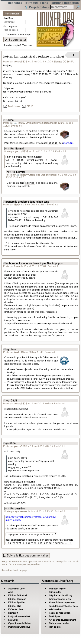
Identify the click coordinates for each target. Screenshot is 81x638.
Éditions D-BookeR (17, 595)
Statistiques (54, 616)
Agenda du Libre (16, 588)
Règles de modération (59, 613)
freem (17, 266)
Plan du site (54, 627)
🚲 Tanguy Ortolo (23, 123)
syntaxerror (21, 511)
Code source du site (59, 623)
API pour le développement (62, 620)
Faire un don (55, 592)
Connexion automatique (18, 34)
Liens (44, 2)
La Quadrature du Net (19, 616)
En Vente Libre (15, 609)
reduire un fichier (51, 56)
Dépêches (15, 2)
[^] (5, 148)
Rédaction (71, 2)
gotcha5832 (20, 62)
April (10, 592)
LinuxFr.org (55, 27)
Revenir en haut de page (14, 570)
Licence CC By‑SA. (64, 62)
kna (16, 352)
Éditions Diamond (17, 599)
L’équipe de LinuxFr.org (60, 595)
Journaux (31, 2)
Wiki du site (55, 609)
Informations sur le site (60, 599)
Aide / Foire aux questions (62, 602)
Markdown (14, 106)
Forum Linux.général (19, 56)
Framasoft (13, 613)
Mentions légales (57, 588)
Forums (55, 2)
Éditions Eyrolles (16, 602)
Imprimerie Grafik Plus (19, 627)
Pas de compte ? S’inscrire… (19, 45)
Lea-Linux (13, 620)
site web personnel (44, 123)
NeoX (17, 205)
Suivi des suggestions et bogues (64, 606)
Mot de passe (10, 26)
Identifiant (8, 18)
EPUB (30, 106)
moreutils (68, 143)
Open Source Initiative (19, 623)
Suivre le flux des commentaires (28, 555)
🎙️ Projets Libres (37, 7)
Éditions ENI (14, 606)
